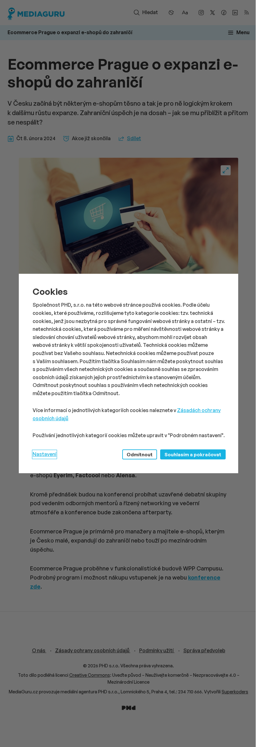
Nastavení (44, 454)
